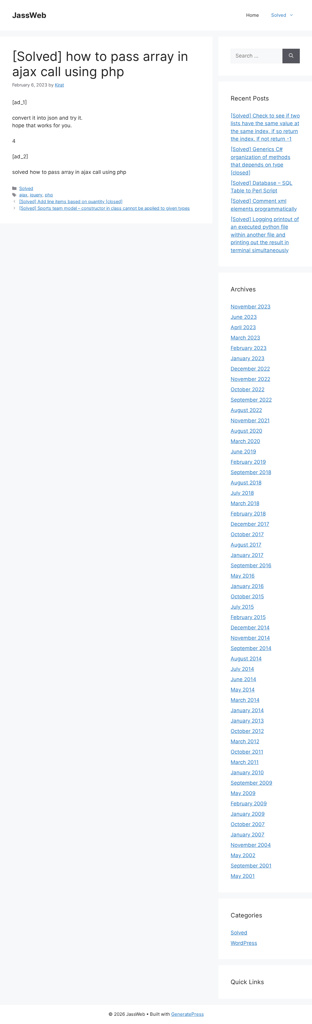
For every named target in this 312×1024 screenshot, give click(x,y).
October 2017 (247, 534)
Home (252, 15)
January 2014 (247, 710)
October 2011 (247, 752)
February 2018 (248, 514)
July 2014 (242, 669)
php (49, 194)
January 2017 (247, 555)
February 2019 (248, 462)
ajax (23, 194)
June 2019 (243, 452)
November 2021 (250, 420)
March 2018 (245, 503)
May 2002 (243, 855)
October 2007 (248, 824)
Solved (278, 15)
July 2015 (242, 607)
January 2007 (247, 835)
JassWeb (29, 15)
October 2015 (247, 596)
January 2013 (247, 721)
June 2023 (244, 317)
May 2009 (243, 793)
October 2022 (247, 389)
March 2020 (245, 441)
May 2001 (243, 876)
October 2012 (247, 731)
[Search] (291, 56)
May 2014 (243, 690)
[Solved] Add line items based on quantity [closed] (70, 201)
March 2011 (245, 762)
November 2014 (250, 638)
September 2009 (251, 783)
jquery (36, 194)
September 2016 (251, 565)
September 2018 (251, 472)
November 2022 (250, 379)
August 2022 (246, 410)
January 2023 (247, 358)
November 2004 (251, 845)
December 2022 (250, 369)
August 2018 (246, 483)
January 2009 (248, 814)
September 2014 (251, 648)
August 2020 (246, 431)
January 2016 (247, 586)
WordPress (244, 943)
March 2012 (245, 741)
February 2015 (248, 617)
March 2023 (245, 338)
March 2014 (245, 700)
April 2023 (243, 327)
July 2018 (242, 493)
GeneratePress (187, 1014)
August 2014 (246, 659)
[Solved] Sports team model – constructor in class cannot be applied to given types (104, 208)
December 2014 (250, 628)
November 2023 (251, 307)
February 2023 (249, 348)
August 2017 (246, 545)
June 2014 (243, 679)
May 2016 (243, 576)
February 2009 (249, 804)
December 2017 (250, 524)
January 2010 (247, 772)
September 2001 (251, 866)
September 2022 (251, 400)
